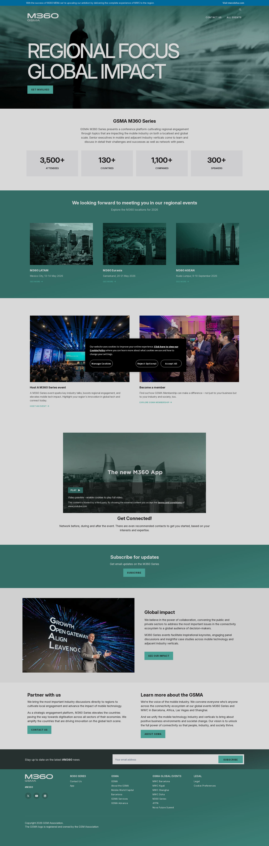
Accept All (171, 363)
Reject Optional (146, 363)
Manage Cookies (101, 363)
